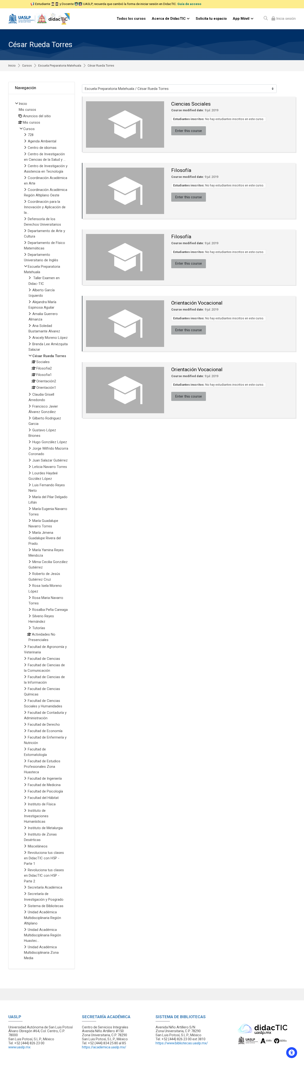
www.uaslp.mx (19, 1047)
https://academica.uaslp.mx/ (104, 1047)
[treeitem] (41, 531)
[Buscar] (266, 18)
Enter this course (188, 131)
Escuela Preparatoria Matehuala (59, 65)
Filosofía (181, 170)
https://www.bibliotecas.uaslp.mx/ (182, 1043)
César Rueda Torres (101, 65)
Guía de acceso (189, 4)
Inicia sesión (285, 18)
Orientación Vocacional (197, 303)
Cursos (27, 65)
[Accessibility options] (292, 1053)
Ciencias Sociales (191, 104)
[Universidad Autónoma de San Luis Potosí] (39, 18)
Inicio (12, 65)
